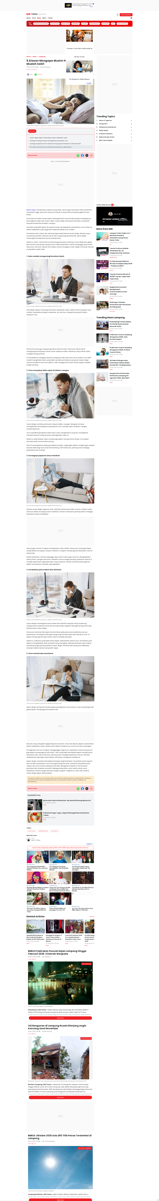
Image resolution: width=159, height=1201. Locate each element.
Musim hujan (31, 210)
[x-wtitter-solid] (86, 155)
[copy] (91, 155)
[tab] (32, 131)
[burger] (131, 18)
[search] (117, 15)
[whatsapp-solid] (78, 155)
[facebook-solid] (82, 155)
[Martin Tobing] (28, 839)
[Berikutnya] (95, 927)
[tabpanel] (60, 142)
